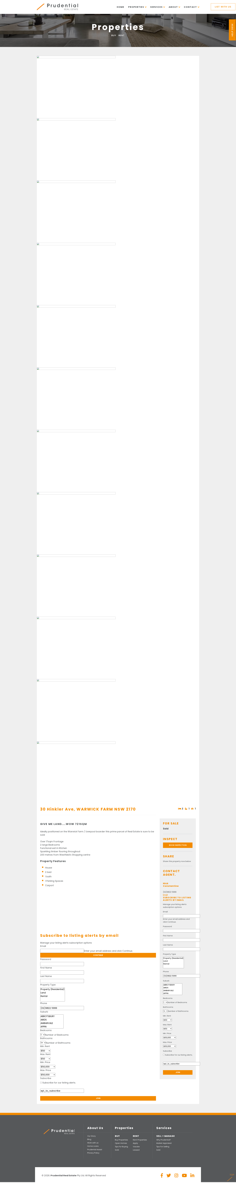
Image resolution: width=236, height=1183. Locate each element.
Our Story (91, 1136)
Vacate (136, 1146)
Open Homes (121, 1143)
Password (45, 959)
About (173, 6)
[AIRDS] (51, 1019)
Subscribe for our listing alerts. (59, 1082)
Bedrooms (46, 1030)
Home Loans (93, 1146)
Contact (190, 6)
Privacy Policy (93, 1153)
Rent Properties (140, 1140)
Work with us (92, 1142)
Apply (135, 1143)
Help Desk (232, 29)
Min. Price (45, 1062)
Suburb (44, 1011)
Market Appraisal (163, 1143)
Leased (136, 1150)
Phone (43, 1003)
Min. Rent (45, 1046)
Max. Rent (45, 1054)
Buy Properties (121, 1140)
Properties (136, 6)
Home (120, 6)
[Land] (52, 992)
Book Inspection (178, 845)
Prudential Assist (94, 1149)
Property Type (48, 984)
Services (156, 6)
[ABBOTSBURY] (51, 1016)
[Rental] (52, 996)
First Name (46, 967)
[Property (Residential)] (52, 989)
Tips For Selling (162, 1146)
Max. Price (45, 1070)
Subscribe (45, 1078)
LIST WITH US (223, 6)
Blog (89, 1139)
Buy (113, 35)
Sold (117, 1150)
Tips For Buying (121, 1146)
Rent (121, 35)
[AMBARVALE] (51, 1023)
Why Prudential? (163, 1140)
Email (43, 946)
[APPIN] (51, 1026)
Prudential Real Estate (57, 7)
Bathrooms (46, 1038)
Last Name (46, 976)
